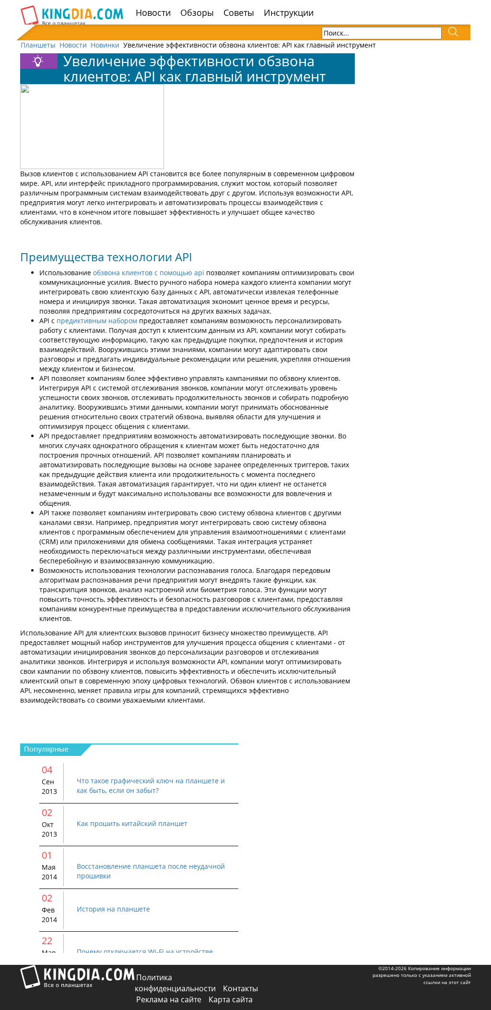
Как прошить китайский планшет (132, 823)
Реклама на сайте (168, 999)
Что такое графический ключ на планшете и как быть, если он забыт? (151, 785)
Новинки (105, 44)
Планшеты (38, 44)
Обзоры (197, 12)
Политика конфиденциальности (175, 983)
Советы (238, 12)
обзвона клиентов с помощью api (148, 272)
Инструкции (289, 12)
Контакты (240, 988)
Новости (153, 12)
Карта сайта (231, 999)
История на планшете (113, 908)
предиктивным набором (97, 320)
